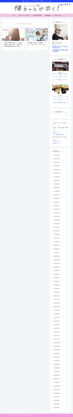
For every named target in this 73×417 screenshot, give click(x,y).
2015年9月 (61, 396)
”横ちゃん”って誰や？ (24, 15)
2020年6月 (60, 191)
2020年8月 (60, 184)
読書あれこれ (56, 143)
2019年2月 (61, 249)
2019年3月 (60, 245)
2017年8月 (61, 313)
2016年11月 (61, 346)
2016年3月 (61, 375)
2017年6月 (61, 321)
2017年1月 (61, 339)
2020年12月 (61, 169)
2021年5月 (60, 158)
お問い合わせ (57, 15)
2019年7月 (61, 231)
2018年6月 (61, 277)
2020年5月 (60, 194)
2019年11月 (60, 216)
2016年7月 (61, 360)
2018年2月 (61, 292)
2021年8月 (60, 155)
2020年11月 (61, 173)
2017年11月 (61, 303)
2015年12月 (61, 386)
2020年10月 (61, 176)
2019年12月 (61, 212)
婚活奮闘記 (48, 15)
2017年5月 (61, 324)
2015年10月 (61, 393)
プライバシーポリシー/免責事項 (9, 415)
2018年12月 (61, 256)
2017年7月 (61, 317)
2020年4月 (60, 198)
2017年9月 (61, 310)
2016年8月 (61, 357)
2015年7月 (61, 404)
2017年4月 (61, 328)
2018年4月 (61, 285)
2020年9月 (60, 180)
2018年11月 (61, 259)
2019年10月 (60, 220)
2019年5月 (61, 238)
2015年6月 (60, 407)
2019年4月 (60, 241)
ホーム (13, 15)
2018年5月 (61, 281)
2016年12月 (61, 342)
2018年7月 (61, 274)
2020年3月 (60, 202)
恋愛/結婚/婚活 (38, 15)
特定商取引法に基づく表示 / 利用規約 (25, 415)
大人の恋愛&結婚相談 (58, 134)
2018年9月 (61, 267)
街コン (54, 130)
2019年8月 (61, 227)
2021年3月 (60, 162)
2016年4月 (61, 371)
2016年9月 (61, 353)
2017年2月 (61, 335)
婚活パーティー (57, 132)
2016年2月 (61, 378)
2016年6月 (61, 364)
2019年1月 (61, 252)
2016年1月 (61, 382)
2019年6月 (60, 234)
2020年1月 (60, 209)
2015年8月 (61, 400)
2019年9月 (61, 223)
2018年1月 (61, 295)
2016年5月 (61, 368)
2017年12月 (61, 299)
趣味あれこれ (56, 140)
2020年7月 (60, 187)
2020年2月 (61, 205)
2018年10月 (60, 263)
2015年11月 (61, 389)
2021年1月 (60, 166)
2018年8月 (61, 270)
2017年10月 (61, 306)
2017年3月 (61, 331)
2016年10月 (61, 349)
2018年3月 (61, 288)
